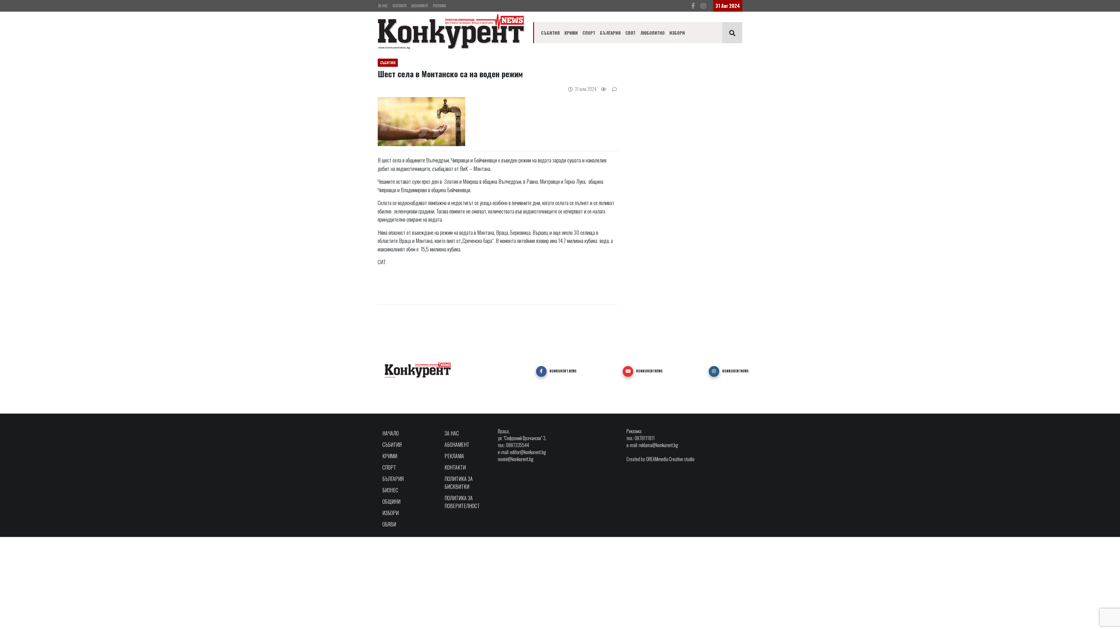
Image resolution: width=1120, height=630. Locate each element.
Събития (550, 32)
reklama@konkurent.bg (658, 445)
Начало (390, 433)
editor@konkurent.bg (528, 452)
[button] (541, 371)
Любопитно (652, 32)
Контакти (400, 5)
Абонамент (419, 5)
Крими (571, 32)
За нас (383, 5)
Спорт (588, 32)
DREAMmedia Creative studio (670, 459)
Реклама (439, 5)
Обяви (389, 524)
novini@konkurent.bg (515, 459)
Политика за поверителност (462, 502)
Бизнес (390, 490)
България (610, 32)
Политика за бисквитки (458, 482)
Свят (630, 32)
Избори (677, 32)
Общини (391, 501)
